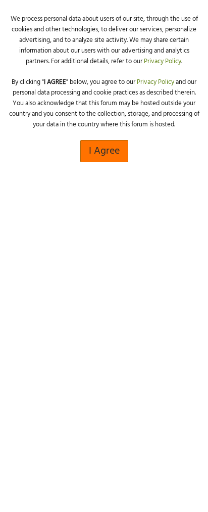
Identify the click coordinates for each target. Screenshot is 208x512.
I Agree (104, 151)
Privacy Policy (162, 61)
